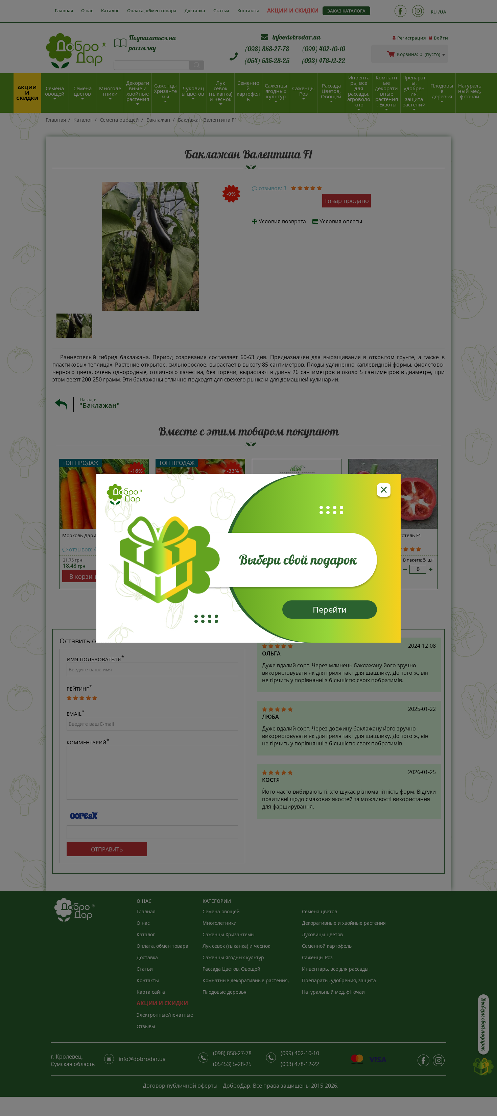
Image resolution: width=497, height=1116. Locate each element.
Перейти (330, 609)
